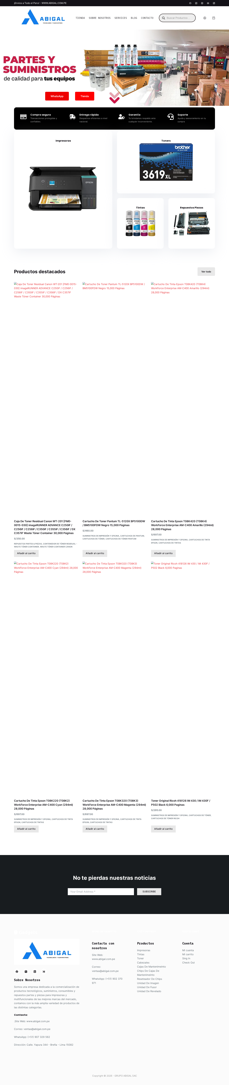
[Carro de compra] (213, 18)
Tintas (140, 207)
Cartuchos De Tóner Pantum (121, 539)
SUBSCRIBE (149, 891)
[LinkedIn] (35, 972)
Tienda (80, 17)
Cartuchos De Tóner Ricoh (165, 818)
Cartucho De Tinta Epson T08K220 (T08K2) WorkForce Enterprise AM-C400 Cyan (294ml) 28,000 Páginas (43, 804)
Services (120, 17)
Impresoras (63, 141)
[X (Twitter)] (196, 3)
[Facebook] (190, 3)
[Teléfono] (214, 3)
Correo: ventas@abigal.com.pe (32, 1029)
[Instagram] (202, 3)
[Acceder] (204, 18)
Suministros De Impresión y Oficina (101, 536)
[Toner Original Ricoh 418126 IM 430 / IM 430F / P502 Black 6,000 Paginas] (183, 678)
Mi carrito (188, 954)
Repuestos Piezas (191, 207)
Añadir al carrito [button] (26, 553)
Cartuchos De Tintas (170, 543)
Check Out (188, 962)
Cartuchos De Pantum (132, 536)
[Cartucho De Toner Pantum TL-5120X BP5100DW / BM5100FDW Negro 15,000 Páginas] (114, 399)
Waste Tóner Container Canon (56, 547)
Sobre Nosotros (100, 17)
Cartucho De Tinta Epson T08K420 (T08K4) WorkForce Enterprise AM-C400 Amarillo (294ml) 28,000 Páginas (182, 525)
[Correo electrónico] (208, 3)
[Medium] (44, 972)
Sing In (186, 958)
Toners (166, 141)
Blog (134, 17)
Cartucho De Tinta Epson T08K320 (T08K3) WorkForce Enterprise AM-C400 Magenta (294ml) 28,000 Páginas (114, 804)
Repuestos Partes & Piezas (28, 544)
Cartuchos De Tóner (94, 539)
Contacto (147, 17)
